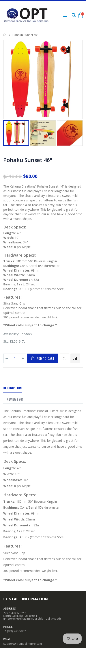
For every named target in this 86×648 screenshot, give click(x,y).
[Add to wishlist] (64, 358)
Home (5, 34)
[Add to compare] (75, 358)
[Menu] (65, 15)
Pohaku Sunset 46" (27, 160)
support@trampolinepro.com (22, 644)
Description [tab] (12, 387)
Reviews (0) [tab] (15, 399)
